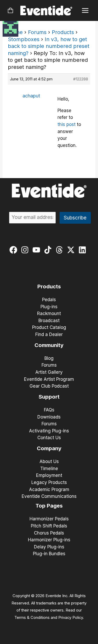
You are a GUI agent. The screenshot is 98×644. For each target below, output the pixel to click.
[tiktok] (49, 250)
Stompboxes (23, 39)
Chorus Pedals (49, 533)
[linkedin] (83, 250)
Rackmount (49, 313)
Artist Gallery (49, 372)
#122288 (80, 78)
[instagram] (26, 250)
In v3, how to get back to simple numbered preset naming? (48, 46)
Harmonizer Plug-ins (49, 539)
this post (66, 124)
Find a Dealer (49, 334)
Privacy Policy (70, 617)
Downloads (49, 417)
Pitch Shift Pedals (49, 526)
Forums (37, 32)
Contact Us (49, 437)
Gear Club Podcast (49, 386)
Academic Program (49, 489)
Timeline (49, 468)
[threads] (60, 250)
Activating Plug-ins (49, 430)
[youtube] (37, 250)
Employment (49, 475)
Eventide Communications (49, 496)
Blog (49, 358)
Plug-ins (49, 306)
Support (49, 397)
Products (63, 32)
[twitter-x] (72, 250)
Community (49, 345)
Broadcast (49, 320)
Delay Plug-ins (49, 546)
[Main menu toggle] (85, 10)
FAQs (49, 409)
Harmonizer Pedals (49, 518)
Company (49, 448)
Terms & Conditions (32, 617)
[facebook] (14, 250)
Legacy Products (49, 482)
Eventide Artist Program (49, 379)
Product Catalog (49, 327)
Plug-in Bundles (49, 553)
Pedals (49, 299)
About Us (49, 461)
